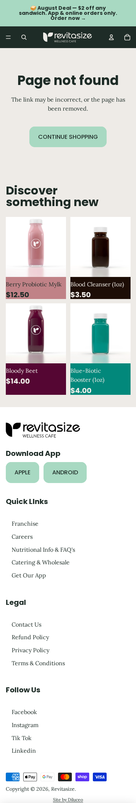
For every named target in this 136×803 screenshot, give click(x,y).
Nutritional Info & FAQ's (43, 549)
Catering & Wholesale (41, 562)
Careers (22, 536)
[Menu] (8, 37)
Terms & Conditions (38, 662)
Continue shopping (68, 137)
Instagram (25, 725)
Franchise (25, 523)
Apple (22, 472)
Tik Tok (22, 737)
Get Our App (29, 575)
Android (65, 472)
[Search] (24, 37)
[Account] (111, 37)
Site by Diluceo (68, 799)
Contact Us (26, 624)
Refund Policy (30, 637)
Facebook (24, 712)
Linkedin (24, 750)
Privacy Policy (30, 650)
